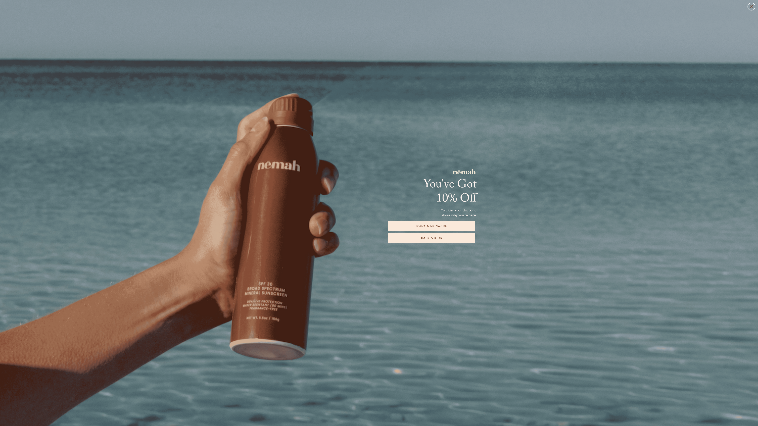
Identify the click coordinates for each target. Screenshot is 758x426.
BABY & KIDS (431, 238)
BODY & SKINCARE (431, 225)
